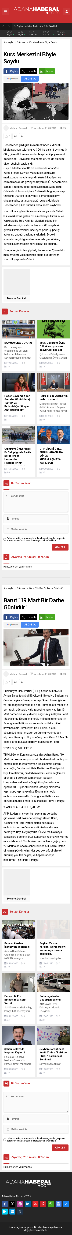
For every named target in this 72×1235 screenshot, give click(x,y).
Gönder (50, 71)
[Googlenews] (59, 1204)
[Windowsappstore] (12, 1212)
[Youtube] (35, 1204)
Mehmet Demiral (18, 128)
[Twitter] (12, 1204)
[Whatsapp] (51, 1204)
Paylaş (14, 71)
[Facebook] (5, 1204)
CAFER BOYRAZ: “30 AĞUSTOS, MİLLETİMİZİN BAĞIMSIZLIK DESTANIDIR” (43, 26)
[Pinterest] (43, 1204)
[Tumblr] (20, 1212)
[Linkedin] (28, 1204)
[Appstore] (66, 1204)
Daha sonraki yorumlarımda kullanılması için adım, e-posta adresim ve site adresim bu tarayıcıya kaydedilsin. (36, 539)
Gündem (21, 42)
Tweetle (31, 71)
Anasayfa (8, 42)
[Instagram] (20, 1204)
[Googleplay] (5, 1212)
